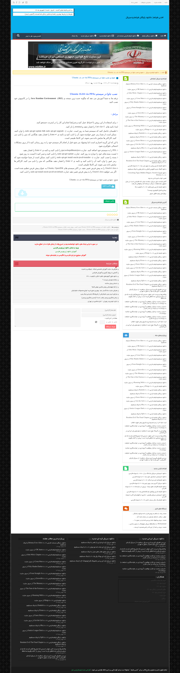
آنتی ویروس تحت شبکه (142, 601)
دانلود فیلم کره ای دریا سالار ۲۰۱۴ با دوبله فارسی (149, 480)
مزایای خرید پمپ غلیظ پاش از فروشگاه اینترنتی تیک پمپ (99, 294)
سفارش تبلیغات (146, 2)
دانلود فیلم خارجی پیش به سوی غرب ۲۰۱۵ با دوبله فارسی (147, 166)
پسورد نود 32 (161, 586)
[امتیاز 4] (114, 215)
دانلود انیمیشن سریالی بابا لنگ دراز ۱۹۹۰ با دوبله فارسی (147, 473)
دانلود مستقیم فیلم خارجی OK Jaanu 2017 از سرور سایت (147, 89)
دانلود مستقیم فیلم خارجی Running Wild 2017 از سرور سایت (145, 126)
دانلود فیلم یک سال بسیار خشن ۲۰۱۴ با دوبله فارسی (148, 500)
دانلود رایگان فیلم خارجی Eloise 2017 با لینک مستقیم (148, 137)
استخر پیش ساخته (111, 283)
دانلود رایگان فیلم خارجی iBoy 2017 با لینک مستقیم (148, 148)
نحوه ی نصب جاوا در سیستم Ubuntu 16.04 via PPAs (91, 180)
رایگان (164, 598)
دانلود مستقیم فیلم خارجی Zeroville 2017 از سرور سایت (147, 113)
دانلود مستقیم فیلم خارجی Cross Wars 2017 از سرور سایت (146, 98)
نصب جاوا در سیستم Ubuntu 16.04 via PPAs (71, 229)
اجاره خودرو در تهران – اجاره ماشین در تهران (102, 301)
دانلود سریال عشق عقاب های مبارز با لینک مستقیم (98, 552)
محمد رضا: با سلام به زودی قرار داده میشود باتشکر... (149, 514)
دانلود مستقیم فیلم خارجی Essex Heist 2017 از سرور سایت (146, 141)
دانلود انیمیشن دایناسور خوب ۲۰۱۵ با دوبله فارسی (149, 477)
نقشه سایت (157, 2)
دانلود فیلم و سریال (152, 72)
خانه (166, 2)
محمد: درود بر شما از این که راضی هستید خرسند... (149, 527)
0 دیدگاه (88, 83)
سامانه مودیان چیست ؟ (110, 280)
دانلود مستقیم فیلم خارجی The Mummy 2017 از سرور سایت (145, 117)
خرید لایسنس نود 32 (159, 592)
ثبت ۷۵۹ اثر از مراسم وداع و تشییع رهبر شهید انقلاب (148, 322)
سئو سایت (163, 595)
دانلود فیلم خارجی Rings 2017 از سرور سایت (151, 129)
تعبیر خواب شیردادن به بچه (157, 178)
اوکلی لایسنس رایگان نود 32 (156, 589)
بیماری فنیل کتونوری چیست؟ (156, 190)
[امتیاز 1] (108, 215)
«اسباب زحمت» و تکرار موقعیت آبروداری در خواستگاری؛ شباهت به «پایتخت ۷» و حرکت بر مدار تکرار (145, 302)
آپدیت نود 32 (161, 583)
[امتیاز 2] (110, 215)
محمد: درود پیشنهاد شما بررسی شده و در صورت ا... (149, 520)
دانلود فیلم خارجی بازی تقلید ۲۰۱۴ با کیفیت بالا (150, 187)
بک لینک (75, 36)
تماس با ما (134, 2)
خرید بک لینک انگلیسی (158, 580)
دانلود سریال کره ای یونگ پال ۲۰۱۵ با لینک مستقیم (98, 556)
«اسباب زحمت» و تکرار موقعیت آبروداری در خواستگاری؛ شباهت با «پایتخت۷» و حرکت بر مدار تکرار (145, 307)
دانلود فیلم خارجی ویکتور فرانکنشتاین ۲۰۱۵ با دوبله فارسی (146, 492)
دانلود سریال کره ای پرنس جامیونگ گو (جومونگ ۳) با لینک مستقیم (93, 561)
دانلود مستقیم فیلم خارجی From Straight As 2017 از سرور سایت (43, 574)
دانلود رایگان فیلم (148, 36)
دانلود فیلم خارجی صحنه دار (126, 36)
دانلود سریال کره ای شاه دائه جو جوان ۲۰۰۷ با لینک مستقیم (95, 547)
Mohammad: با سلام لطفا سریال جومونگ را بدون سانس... (147, 524)
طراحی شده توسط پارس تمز (80, 670)
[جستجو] (18, 35)
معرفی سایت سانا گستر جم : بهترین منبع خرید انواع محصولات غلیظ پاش (94, 290)
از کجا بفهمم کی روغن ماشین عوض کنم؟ (104, 287)
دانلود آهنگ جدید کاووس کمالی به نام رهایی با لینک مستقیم (147, 169)
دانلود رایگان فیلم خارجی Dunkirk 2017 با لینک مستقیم (147, 133)
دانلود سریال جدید (87, 36)
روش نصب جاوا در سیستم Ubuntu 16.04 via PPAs (58, 227)
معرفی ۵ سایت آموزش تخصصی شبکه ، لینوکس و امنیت (99, 269)
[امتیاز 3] (112, 215)
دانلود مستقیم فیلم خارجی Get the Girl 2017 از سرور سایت (146, 144)
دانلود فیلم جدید (105, 36)
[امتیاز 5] (117, 215)
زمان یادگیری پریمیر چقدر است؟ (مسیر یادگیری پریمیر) (99, 298)
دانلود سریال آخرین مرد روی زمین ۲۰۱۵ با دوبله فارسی (148, 483)
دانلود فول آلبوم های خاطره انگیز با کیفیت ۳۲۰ (102, 276)
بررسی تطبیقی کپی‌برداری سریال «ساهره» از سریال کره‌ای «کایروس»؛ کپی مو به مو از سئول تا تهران (147, 290)
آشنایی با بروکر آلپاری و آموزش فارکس (104, 273)
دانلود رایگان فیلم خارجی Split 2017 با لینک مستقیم (148, 157)
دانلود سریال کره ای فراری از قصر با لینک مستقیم (98, 543)
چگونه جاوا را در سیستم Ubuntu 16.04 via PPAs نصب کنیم (92, 227)
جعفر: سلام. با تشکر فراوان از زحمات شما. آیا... (151, 517)
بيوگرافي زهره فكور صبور (158, 194)
